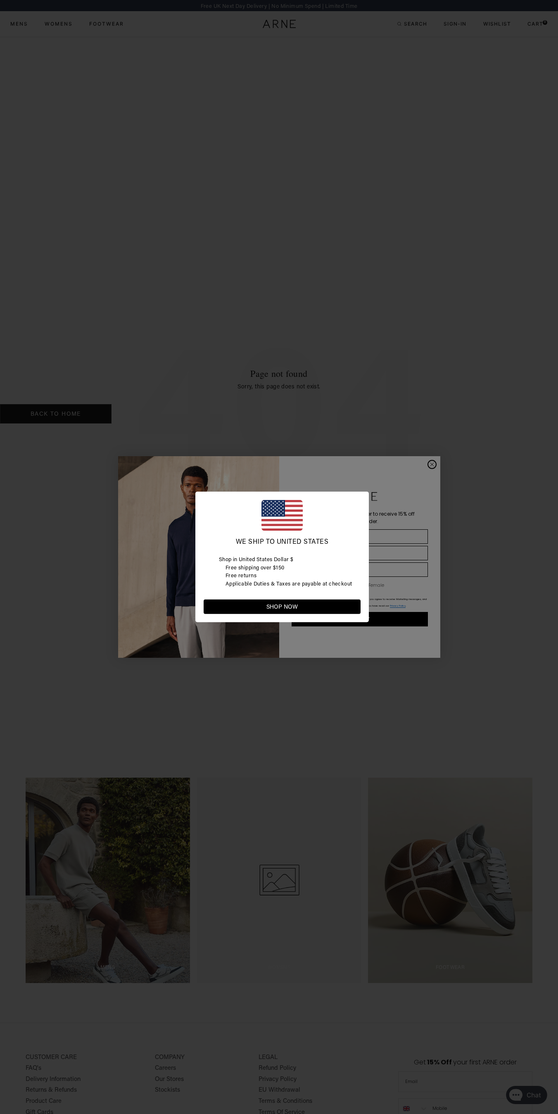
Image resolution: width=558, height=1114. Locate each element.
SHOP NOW (282, 606)
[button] (354, 606)
